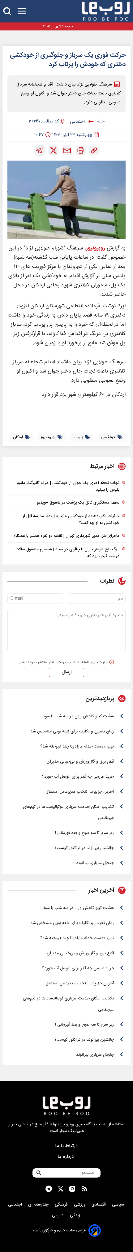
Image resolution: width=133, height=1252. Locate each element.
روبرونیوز (95, 248)
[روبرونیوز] (106, 11)
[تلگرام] (39, 150)
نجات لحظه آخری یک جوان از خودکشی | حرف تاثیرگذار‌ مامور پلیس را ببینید (67, 486)
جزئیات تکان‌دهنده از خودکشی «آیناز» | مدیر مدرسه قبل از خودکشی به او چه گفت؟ (71, 519)
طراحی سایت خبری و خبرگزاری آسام (59, 1230)
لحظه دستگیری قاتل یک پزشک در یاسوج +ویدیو (78, 502)
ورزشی (80, 1204)
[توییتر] (53, 150)
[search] (7, 11)
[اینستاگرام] (72, 1189)
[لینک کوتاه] (94, 150)
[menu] (22, 11)
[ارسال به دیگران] (67, 150)
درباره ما (66, 1157)
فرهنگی (62, 1204)
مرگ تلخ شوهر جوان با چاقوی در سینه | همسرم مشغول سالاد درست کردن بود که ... (68, 553)
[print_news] (81, 150)
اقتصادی (99, 1204)
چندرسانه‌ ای (39, 1204)
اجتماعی (15, 1204)
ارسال (66, 672)
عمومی (58, 1215)
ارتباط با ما (66, 1146)
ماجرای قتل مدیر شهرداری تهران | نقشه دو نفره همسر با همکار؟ (66, 535)
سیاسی (118, 1204)
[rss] (84, 1189)
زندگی (75, 1215)
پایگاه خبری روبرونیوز (77, 1124)
